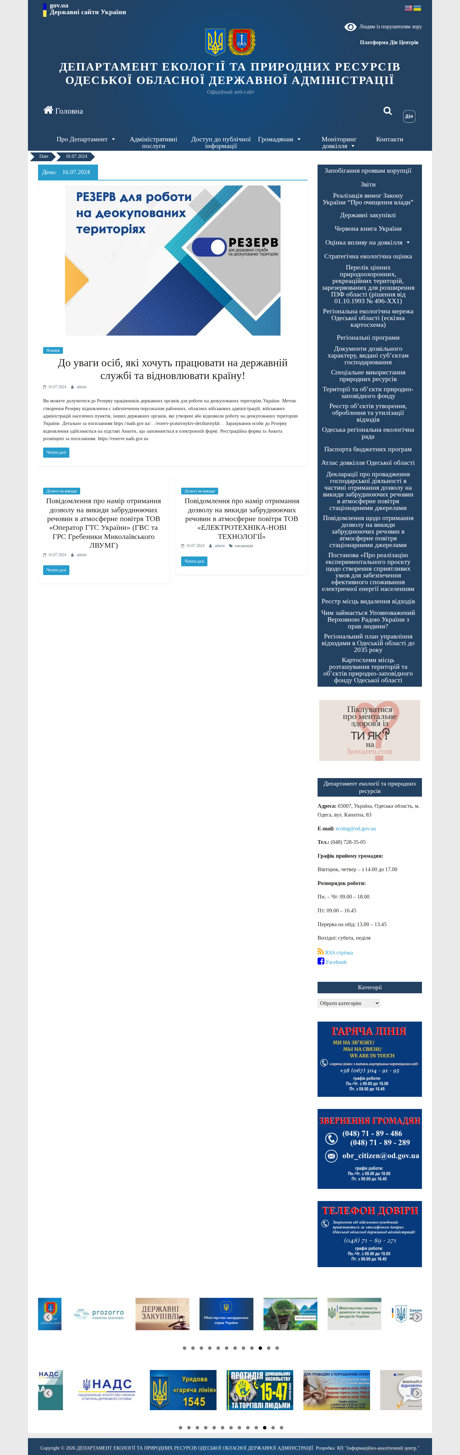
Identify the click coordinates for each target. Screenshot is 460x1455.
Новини (53, 350)
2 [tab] (267, 1349)
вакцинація (244, 545)
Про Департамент (82, 139)
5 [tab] (241, 1349)
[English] (408, 7)
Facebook (336, 962)
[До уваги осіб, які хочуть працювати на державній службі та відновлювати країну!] (173, 190)
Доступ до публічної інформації (221, 142)
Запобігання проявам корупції (368, 170)
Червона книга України (368, 228)
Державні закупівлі (368, 215)
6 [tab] (233, 1349)
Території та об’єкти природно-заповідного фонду (368, 392)
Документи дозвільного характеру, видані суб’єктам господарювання (368, 355)
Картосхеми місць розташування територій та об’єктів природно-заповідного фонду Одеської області (368, 670)
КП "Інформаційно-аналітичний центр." (378, 1448)
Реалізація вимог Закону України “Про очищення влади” (368, 199)
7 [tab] (225, 1349)
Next (48, 1317)
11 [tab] (191, 1349)
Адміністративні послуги (153, 142)
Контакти (389, 139)
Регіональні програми (368, 337)
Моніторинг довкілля (339, 142)
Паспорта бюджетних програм (368, 449)
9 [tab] (208, 1349)
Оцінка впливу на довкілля (363, 242)
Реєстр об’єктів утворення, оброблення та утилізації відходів (368, 412)
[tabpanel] (390, 1317)
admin (82, 386)
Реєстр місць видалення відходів (368, 601)
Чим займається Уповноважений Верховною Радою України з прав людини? (368, 619)
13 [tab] (178, 1428)
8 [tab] (216, 1349)
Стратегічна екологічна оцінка (368, 256)
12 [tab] (182, 1349)
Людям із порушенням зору (389, 26)
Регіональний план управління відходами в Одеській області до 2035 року (368, 643)
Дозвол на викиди (61, 491)
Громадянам (275, 139)
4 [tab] (250, 1349)
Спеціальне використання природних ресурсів (368, 375)
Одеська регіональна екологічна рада (368, 433)
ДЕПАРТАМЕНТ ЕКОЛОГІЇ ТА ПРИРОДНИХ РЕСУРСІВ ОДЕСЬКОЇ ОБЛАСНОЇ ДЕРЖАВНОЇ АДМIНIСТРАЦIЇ (230, 73)
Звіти (368, 184)
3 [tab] (258, 1349)
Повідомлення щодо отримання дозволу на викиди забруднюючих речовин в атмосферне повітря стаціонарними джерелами (368, 531)
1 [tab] (275, 1349)
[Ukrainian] (417, 7)
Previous (417, 1317)
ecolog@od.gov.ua (356, 828)
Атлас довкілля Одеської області (368, 462)
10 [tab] (199, 1349)
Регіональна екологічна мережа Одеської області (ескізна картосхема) (368, 318)
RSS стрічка (338, 952)
